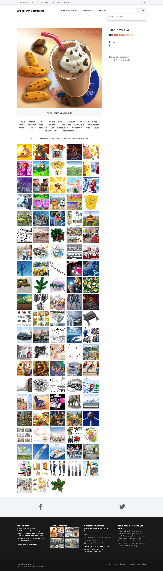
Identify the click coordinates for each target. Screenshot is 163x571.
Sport (56, 131)
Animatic (32, 125)
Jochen (138, 538)
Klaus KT (121, 531)
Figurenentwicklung (88, 122)
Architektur (68, 131)
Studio (22, 125)
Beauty (48, 131)
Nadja (135, 546)
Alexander (127, 531)
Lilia (133, 531)
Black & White (65, 125)
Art (52, 128)
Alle (23, 122)
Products (51, 125)
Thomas (121, 541)
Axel (141, 536)
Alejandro (132, 538)
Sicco (133, 533)
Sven (124, 536)
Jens (113, 42)
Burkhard (135, 543)
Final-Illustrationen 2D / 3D (75, 138)
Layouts (71, 122)
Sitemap (122, 564)
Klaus (138, 536)
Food (88, 128)
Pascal (129, 533)
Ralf (132, 546)
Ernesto (125, 538)
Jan (144, 541)
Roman (135, 541)
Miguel (129, 536)
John (129, 543)
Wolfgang (138, 531)
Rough (96, 128)
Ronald (127, 546)
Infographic (62, 128)
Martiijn (120, 543)
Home (108, 564)
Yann (140, 543)
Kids (41, 125)
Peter (133, 536)
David (126, 541)
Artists (115, 564)
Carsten (120, 533)
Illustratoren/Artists (69, 11)
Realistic (43, 128)
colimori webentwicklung (36, 566)
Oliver (137, 533)
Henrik (120, 536)
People (32, 122)
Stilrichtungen (88, 11)
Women (52, 122)
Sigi (125, 533)
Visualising (79, 125)
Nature (61, 122)
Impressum (58, 2)
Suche (142, 11)
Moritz (141, 541)
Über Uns (102, 11)
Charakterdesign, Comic (49, 138)
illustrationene (34, 545)
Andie (144, 543)
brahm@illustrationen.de (26, 2)
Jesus (142, 533)
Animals (41, 122)
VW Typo (22, 128)
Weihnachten (93, 125)
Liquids (32, 128)
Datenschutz (142, 564)
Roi (123, 546)
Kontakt (68, 2)
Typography (77, 128)
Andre (131, 541)
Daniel (120, 538)
